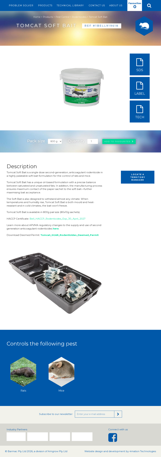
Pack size (36, 141)
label (139, 93)
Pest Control (62, 17)
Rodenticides (79, 17)
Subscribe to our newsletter (55, 414)
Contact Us (97, 5)
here (56, 228)
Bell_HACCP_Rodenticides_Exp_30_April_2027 (57, 218)
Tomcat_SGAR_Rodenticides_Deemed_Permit (69, 235)
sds (139, 70)
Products (45, 5)
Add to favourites (117, 141)
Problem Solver (21, 5)
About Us (115, 5)
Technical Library (70, 5)
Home (36, 17)
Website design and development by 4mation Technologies (120, 451)
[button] (149, 5)
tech (139, 117)
